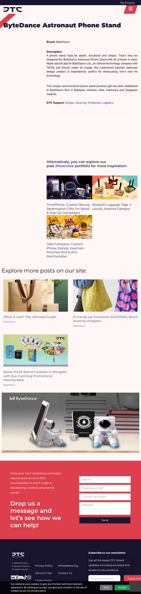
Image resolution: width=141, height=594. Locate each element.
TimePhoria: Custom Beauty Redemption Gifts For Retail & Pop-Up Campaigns (68, 209)
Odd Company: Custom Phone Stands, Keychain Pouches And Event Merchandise (65, 250)
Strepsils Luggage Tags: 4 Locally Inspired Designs (112, 207)
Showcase (64, 166)
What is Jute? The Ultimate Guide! (29, 317)
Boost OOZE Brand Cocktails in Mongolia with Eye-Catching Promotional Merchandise (35, 376)
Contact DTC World (69, 144)
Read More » (9, 321)
